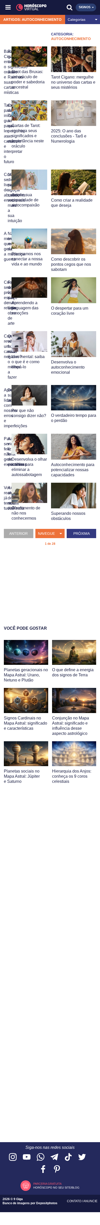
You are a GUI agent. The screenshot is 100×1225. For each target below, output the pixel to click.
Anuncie (90, 1201)
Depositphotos (46, 1203)
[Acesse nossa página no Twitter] (82, 1157)
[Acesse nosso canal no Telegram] (54, 1157)
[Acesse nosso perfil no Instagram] (12, 1157)
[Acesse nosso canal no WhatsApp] (40, 1157)
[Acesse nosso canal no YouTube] (26, 1157)
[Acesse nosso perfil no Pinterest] (57, 1169)
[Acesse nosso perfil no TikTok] (68, 1157)
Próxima (81, 533)
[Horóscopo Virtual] (29, 7)
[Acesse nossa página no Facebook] (43, 1169)
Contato (74, 1201)
